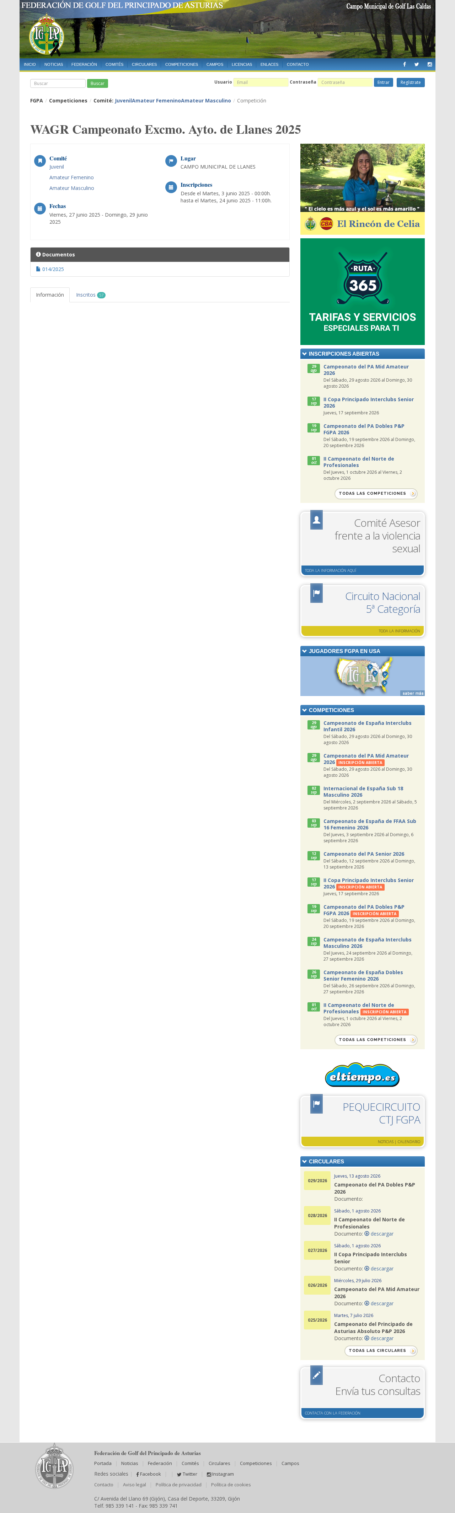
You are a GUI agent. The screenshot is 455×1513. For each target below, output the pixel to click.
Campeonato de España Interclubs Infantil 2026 (367, 726)
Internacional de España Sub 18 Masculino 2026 (363, 791)
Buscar (98, 83)
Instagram (222, 1474)
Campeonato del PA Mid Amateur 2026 (366, 369)
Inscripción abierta (360, 762)
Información (50, 294)
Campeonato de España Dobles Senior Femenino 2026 (363, 975)
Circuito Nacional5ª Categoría (382, 602)
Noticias (53, 64)
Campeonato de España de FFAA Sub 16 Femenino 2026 (369, 824)
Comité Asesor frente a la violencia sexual (377, 535)
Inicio (30, 64)
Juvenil (123, 100)
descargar (381, 1233)
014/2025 (52, 269)
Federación (84, 64)
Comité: (162, 100)
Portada (103, 1463)
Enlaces (269, 64)
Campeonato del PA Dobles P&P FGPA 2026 (364, 429)
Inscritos (89, 294)
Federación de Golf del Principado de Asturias (227, 29)
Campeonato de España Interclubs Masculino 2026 (367, 942)
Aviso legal (134, 1484)
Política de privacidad (179, 1484)
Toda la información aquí (330, 570)
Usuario (223, 82)
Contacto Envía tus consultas (377, 1384)
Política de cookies (231, 1484)
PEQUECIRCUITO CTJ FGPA (381, 1113)
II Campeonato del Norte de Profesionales (358, 461)
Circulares (144, 64)
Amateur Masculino (206, 100)
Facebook (150, 1474)
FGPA (36, 100)
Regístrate (411, 82)
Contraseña (303, 82)
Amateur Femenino (156, 100)
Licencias (242, 64)
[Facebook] (405, 62)
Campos (215, 64)
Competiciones (181, 64)
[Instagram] (429, 62)
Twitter (189, 1474)
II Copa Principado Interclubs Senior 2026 (368, 402)
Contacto (298, 64)
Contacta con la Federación (332, 1413)
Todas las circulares (377, 1350)
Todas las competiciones (372, 493)
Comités (114, 64)
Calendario (409, 1141)
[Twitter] (417, 62)
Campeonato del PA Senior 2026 (363, 853)
